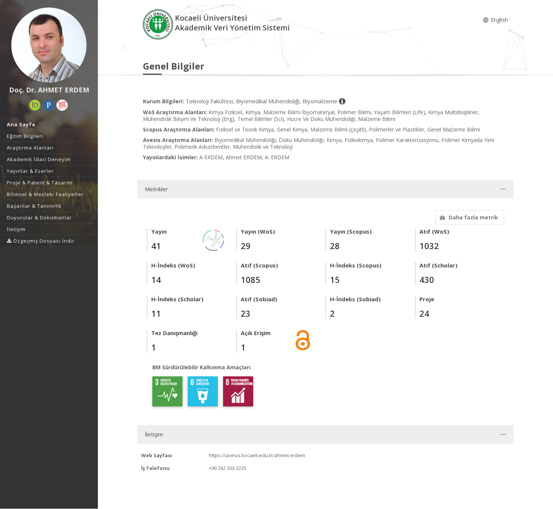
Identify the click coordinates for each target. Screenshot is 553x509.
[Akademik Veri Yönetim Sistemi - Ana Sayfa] (159, 23)
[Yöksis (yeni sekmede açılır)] (62, 105)
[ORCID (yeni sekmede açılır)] (35, 105)
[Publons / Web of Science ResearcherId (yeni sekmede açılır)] (49, 105)
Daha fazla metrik (473, 217)
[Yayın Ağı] (214, 239)
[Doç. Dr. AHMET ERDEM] (49, 45)
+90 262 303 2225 (227, 468)
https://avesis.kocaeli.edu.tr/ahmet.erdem (257, 455)
